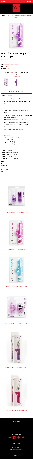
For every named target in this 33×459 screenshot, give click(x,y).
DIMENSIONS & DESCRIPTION (16, 91)
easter (9, 15)
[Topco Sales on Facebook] (14, 438)
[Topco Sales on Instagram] (18, 438)
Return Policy (16, 430)
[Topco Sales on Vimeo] (23, 438)
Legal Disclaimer (16, 428)
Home (3, 15)
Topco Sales (20, 455)
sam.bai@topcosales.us (18, 449)
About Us (16, 424)
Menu (4, 1)
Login (12, 72)
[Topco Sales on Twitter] (10, 438)
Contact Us (16, 426)
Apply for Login (16, 76)
